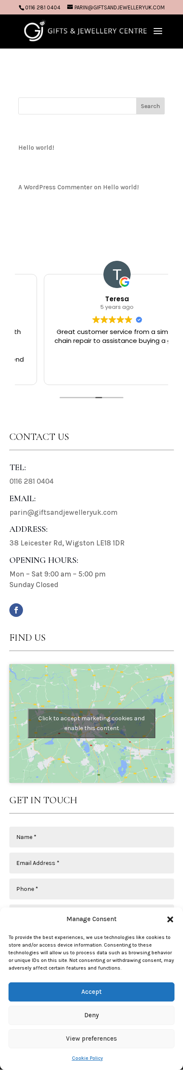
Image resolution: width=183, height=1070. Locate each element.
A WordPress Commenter (55, 187)
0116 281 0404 (42, 7)
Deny (91, 1015)
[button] (170, 919)
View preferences (91, 1038)
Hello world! (36, 147)
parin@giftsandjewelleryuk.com (63, 512)
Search (150, 106)
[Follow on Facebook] (16, 610)
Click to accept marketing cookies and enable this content (91, 723)
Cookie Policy (87, 1058)
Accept (91, 992)
